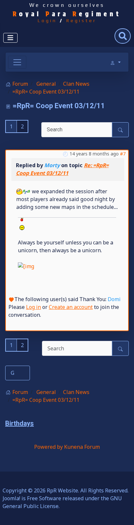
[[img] (21, 223)
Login (47, 20)
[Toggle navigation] (17, 62)
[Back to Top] (122, 513)
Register (81, 20)
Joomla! (11, 498)
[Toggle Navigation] (10, 38)
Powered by (48, 446)
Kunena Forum (82, 446)
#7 (123, 154)
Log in (33, 307)
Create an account (71, 307)
